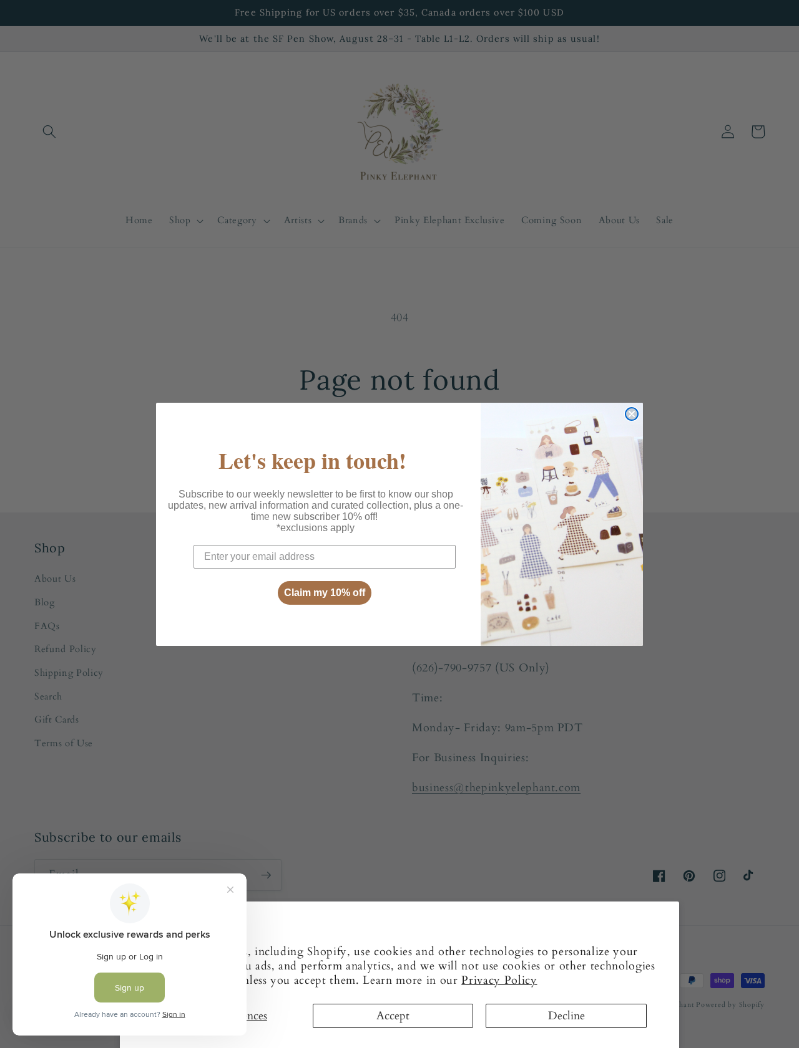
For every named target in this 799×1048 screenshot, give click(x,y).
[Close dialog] (631, 414)
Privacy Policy (499, 980)
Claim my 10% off (324, 592)
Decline (566, 1016)
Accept (392, 1016)
